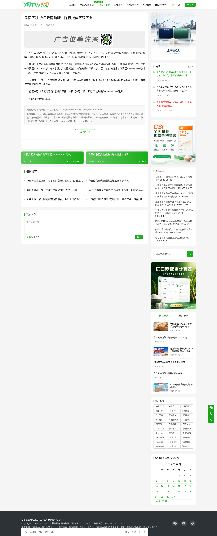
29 (168, 496)
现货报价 (105, 4)
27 (156, 496)
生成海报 (31, 532)
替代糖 (173, 429)
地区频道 (132, 4)
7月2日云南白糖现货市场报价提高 (169, 362)
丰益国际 (187, 406)
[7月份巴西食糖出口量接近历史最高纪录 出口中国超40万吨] (161, 327)
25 (184, 491)
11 (185, 480)
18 (185, 486)
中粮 (160, 406)
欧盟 (187, 429)
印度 (173, 420)
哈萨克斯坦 (160, 424)
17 (179, 486)
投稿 (191, 5)
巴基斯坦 (174, 424)
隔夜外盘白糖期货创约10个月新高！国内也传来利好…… (181, 351)
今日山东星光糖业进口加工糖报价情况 (172, 237)
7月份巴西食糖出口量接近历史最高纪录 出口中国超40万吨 (181, 326)
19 (190, 486)
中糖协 (173, 406)
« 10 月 (157, 501)
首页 (74, 4)
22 (168, 491)
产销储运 (162, 4)
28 (162, 496)
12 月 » (165, 501)
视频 (187, 442)
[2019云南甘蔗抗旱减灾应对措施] (161, 387)
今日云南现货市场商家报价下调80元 (170, 337)
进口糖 (187, 446)
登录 (28, 237)
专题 (118, 4)
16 (173, 486)
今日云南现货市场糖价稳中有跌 (168, 373)
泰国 (160, 433)
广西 (160, 429)
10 (179, 480)
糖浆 (160, 437)
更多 (189, 66)
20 (156, 491)
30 (173, 496)
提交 (139, 237)
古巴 (186, 420)
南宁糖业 (160, 420)
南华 (187, 415)
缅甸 (187, 437)
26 (190, 491)
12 (190, 480)
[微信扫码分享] (40, 532)
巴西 (187, 424)
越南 (173, 446)
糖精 (173, 437)
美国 (160, 442)
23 (173, 491)
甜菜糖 (186, 433)
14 (162, 486)
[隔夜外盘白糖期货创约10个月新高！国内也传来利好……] (161, 351)
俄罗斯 (173, 415)
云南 (173, 411)
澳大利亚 (174, 433)
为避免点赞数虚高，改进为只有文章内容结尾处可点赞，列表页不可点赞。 (174, 89)
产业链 (148, 4)
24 (179, 491)
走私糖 (159, 446)
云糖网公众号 (89, 4)
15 (168, 486)
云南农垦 (187, 411)
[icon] (175, 523)
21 (162, 491)
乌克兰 (160, 411)
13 (156, 486)
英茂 (173, 442)
